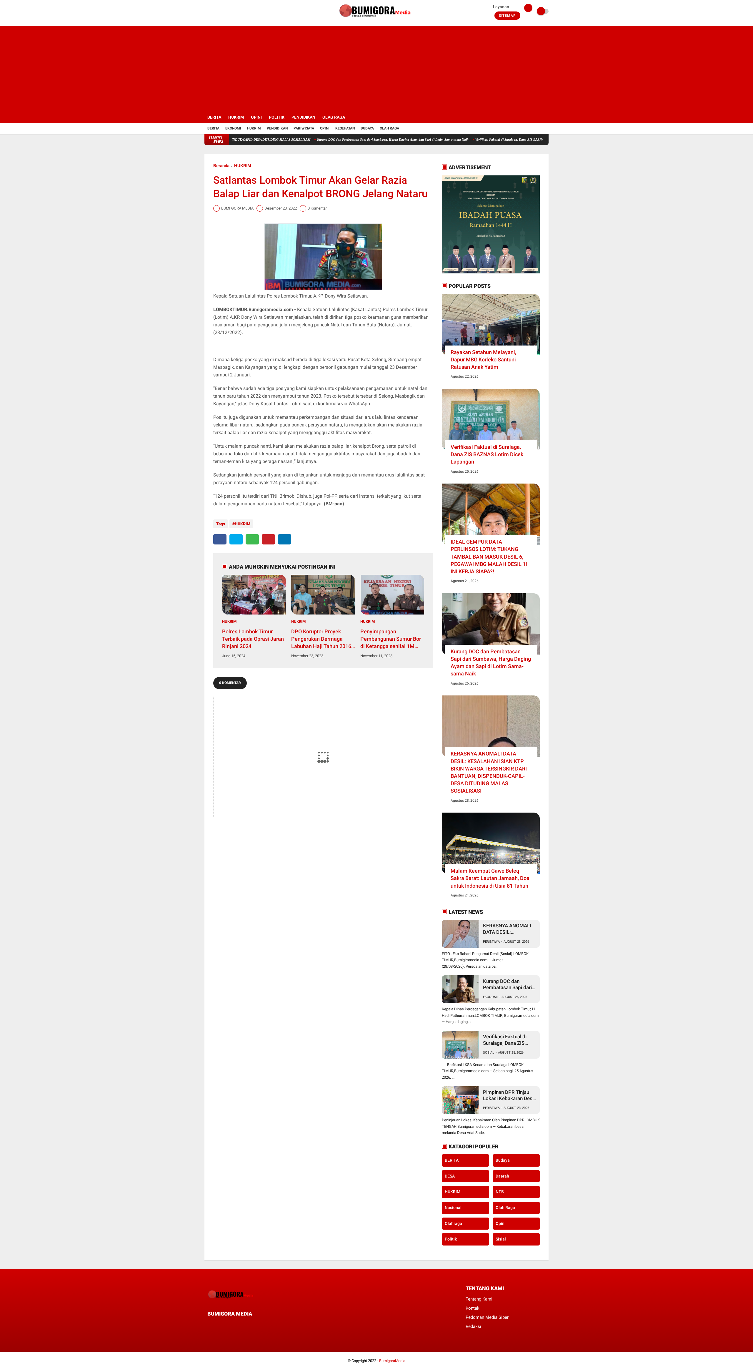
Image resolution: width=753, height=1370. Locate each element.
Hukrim (254, 128)
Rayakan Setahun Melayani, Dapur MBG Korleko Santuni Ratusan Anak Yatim (483, 359)
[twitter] (214, 11)
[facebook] (206, 11)
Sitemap (507, 16)
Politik (451, 1239)
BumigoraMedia (392, 1361)
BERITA (214, 117)
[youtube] (230, 11)
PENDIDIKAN (303, 117)
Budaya (367, 128)
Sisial (501, 1239)
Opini (324, 128)
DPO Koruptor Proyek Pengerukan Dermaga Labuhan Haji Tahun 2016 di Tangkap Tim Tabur (321, 639)
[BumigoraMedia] (376, 19)
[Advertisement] (376, 67)
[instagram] (222, 11)
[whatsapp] (252, 539)
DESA (450, 1176)
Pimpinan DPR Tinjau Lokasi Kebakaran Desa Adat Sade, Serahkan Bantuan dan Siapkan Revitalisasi (509, 1095)
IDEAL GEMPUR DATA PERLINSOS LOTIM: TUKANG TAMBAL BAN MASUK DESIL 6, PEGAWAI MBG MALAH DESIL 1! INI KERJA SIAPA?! (489, 556)
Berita (213, 128)
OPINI (256, 117)
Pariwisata (304, 128)
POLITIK (276, 117)
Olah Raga (389, 128)
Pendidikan (277, 128)
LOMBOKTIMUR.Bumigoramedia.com (253, 309)
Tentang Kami (479, 1299)
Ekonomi (233, 128)
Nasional (453, 1207)
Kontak (472, 1308)
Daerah (502, 1176)
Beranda (221, 165)
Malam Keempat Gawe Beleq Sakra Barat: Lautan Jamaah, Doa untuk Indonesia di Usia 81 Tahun (490, 878)
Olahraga (453, 1223)
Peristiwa (491, 942)
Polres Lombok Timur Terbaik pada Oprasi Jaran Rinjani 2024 (253, 638)
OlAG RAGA (333, 117)
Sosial (488, 1053)
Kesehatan (345, 128)
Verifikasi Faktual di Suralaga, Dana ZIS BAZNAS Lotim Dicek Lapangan (486, 139)
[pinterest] (268, 539)
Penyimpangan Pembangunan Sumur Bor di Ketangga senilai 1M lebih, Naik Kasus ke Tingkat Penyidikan (390, 639)
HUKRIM (236, 117)
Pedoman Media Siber (487, 1317)
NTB (500, 1192)
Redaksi (473, 1326)
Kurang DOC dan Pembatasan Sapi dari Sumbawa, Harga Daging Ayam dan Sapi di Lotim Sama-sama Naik (352, 139)
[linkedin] (284, 539)
